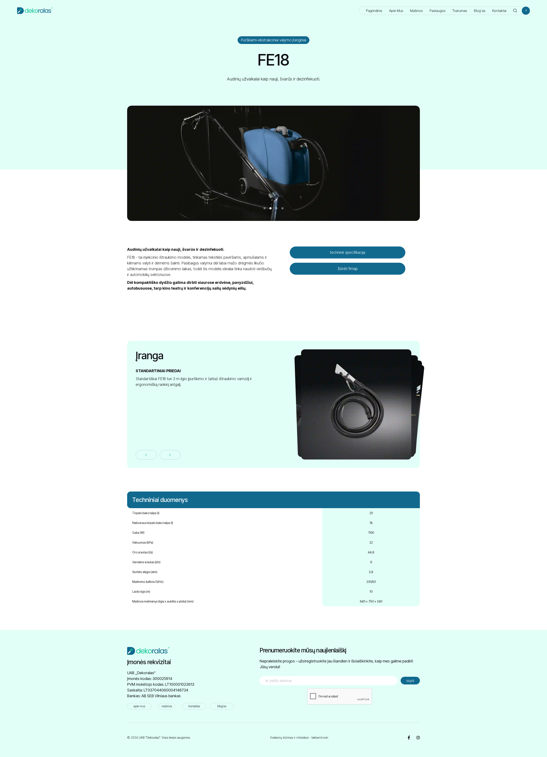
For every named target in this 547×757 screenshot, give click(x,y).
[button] (515, 11)
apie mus (139, 706)
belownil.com (320, 737)
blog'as (221, 706)
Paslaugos (438, 11)
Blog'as (479, 11)
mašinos (167, 706)
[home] (35, 10)
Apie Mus (396, 11)
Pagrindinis (374, 11)
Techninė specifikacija (347, 252)
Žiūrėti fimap (348, 268)
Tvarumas (459, 11)
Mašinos (416, 11)
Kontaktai (499, 11)
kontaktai (194, 706)
